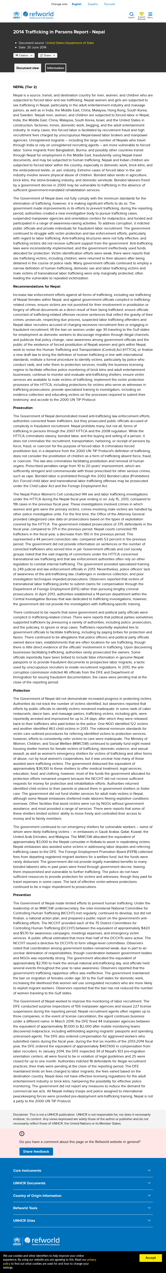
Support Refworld (142, 17)
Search (131, 17)
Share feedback (36, 1151)
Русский (109, 4)
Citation (23, 55)
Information (55, 68)
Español (93, 4)
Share (47, 55)
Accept (151, 1257)
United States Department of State (70, 43)
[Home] (33, 15)
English (76, 4)
